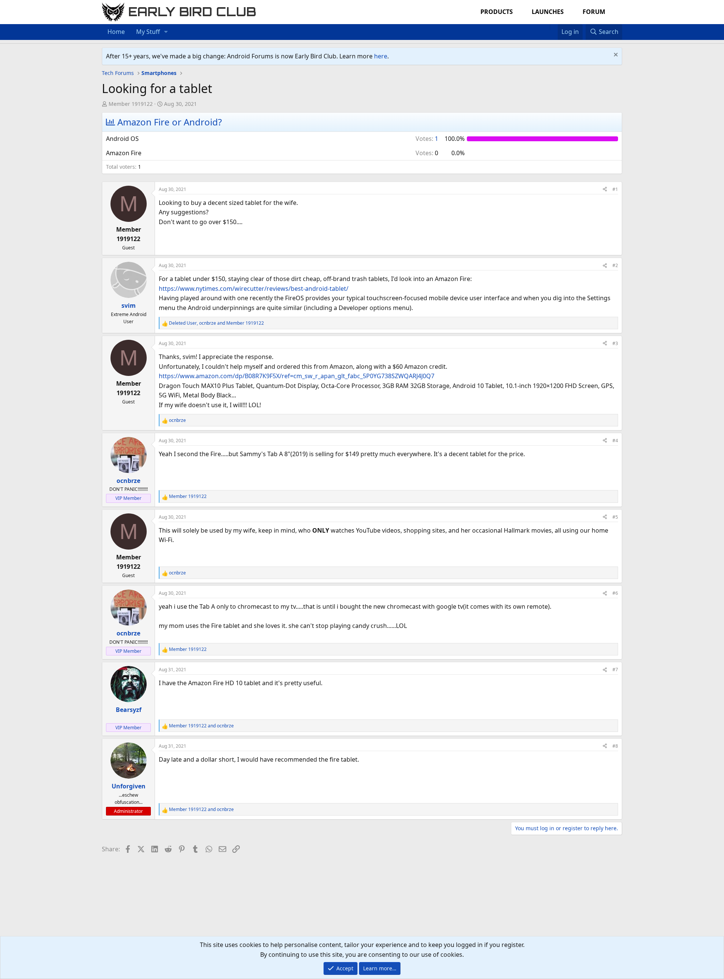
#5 (615, 517)
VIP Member (128, 498)
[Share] (605, 189)
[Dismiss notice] (615, 56)
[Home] (546, 27)
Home (116, 31)
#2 (615, 265)
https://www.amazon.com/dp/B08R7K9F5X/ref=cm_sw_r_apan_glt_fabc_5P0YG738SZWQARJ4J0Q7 (296, 376)
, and (216, 323)
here (380, 56)
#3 (615, 343)
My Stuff (148, 31)
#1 (615, 189)
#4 (615, 440)
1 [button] (427, 138)
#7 (615, 669)
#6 (615, 593)
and (201, 725)
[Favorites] (554, 27)
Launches (548, 12)
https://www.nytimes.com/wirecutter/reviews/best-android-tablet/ (253, 288)
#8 (615, 746)
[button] (166, 32)
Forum (594, 12)
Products (496, 12)
